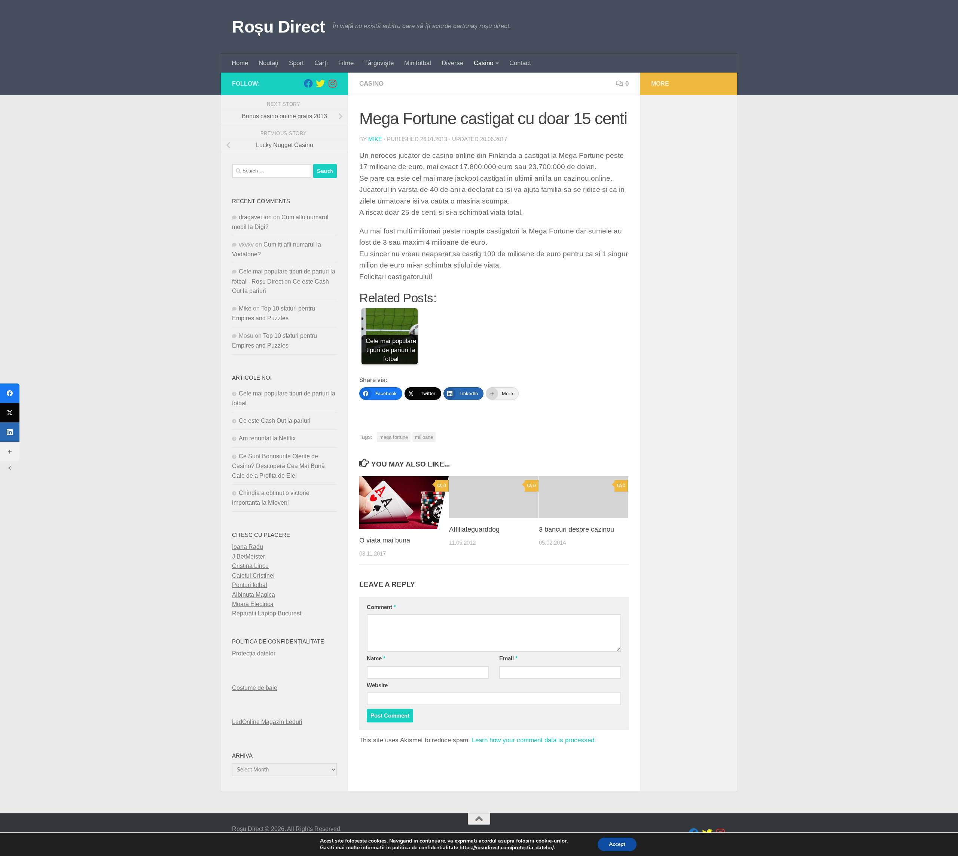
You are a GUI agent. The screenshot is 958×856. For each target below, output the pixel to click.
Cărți (321, 63)
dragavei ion (255, 217)
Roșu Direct (278, 27)
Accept (617, 844)
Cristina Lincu (250, 566)
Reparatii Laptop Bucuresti (267, 613)
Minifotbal (417, 63)
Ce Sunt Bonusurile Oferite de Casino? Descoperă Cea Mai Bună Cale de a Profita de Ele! (278, 466)
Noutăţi (268, 63)
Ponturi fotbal (249, 585)
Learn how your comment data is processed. (534, 740)
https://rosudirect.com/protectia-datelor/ (507, 847)
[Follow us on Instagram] (332, 83)
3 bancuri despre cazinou (576, 529)
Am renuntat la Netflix (267, 438)
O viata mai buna (384, 540)
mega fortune (393, 437)
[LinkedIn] (9, 432)
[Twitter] (9, 412)
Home (240, 63)
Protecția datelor (253, 653)
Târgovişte (379, 63)
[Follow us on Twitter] (320, 83)
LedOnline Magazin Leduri (267, 722)
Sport (296, 63)
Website (377, 685)
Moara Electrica (253, 604)
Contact (520, 63)
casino (371, 83)
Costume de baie (254, 688)
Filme (346, 63)
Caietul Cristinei (253, 575)
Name (376, 658)
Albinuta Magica (253, 594)
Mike (375, 139)
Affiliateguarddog (474, 529)
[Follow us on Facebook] (308, 83)
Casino (483, 63)
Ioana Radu (247, 547)
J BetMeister (248, 556)
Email (508, 658)
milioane (424, 437)
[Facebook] (9, 393)
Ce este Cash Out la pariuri (275, 421)
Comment (381, 607)
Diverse (452, 63)
